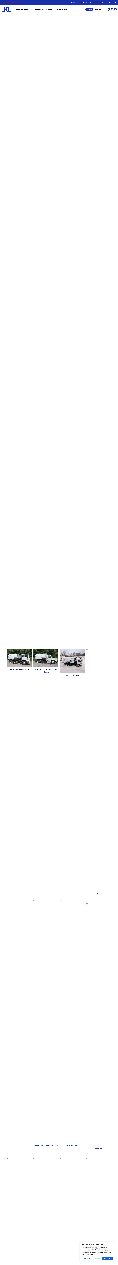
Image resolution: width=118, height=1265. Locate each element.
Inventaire (63, 9)
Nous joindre (112, 2)
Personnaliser (86, 1258)
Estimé (89, 9)
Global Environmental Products (46, 1145)
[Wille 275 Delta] (72, 1022)
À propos (84, 2)
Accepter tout (107, 1258)
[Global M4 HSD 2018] (45, 1022)
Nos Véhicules (51, 9)
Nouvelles (74, 2)
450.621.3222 (5, 2)
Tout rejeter (97, 1258)
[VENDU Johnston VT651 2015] (98, 1023)
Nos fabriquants (37, 9)
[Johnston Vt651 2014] (98, 771)
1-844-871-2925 (16, 2)
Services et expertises (97, 2)
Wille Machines (72, 1145)
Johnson (45, 672)
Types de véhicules (21, 9)
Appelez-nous (100, 9)
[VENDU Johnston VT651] (19, 1023)
